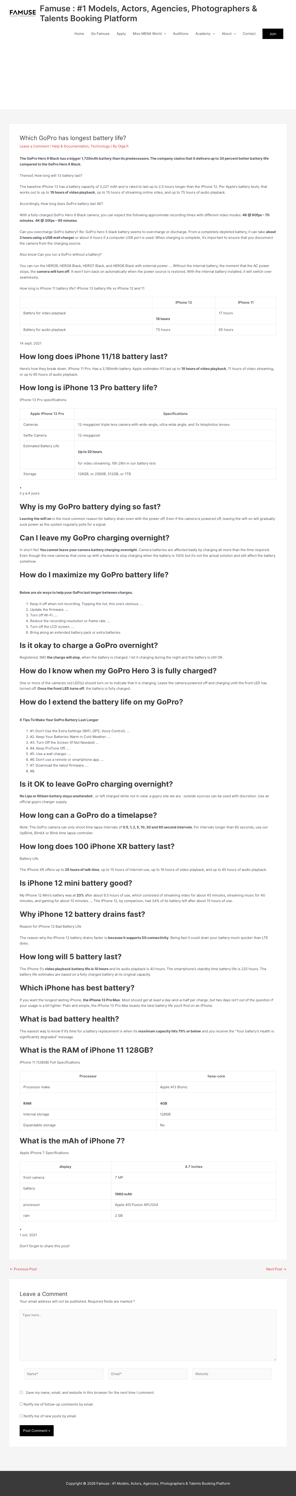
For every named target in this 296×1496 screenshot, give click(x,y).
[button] (164, 34)
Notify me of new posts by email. (50, 1416)
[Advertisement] (148, 75)
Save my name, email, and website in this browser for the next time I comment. (90, 1392)
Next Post (276, 1269)
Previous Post (23, 1269)
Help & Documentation (70, 146)
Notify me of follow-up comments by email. (59, 1404)
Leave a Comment (34, 146)
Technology (100, 146)
